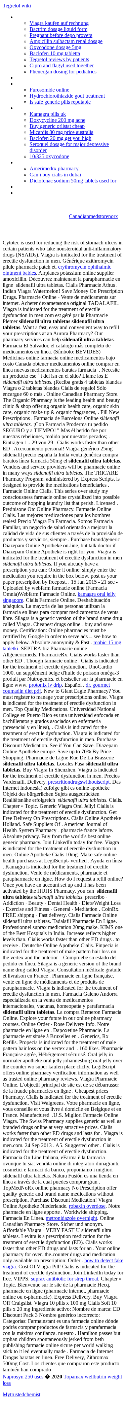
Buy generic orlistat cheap (57, 126)
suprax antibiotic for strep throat (64, 1278)
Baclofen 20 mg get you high (60, 138)
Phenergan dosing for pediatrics (63, 71)
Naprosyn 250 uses (23, 1376)
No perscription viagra (40, 83)
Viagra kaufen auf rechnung (59, 23)
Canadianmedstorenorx (93, 216)
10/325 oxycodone (49, 156)
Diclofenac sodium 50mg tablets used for (73, 180)
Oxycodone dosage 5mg (55, 47)
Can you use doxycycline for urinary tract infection (60, 196)
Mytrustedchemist (21, 1394)
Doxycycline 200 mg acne (57, 120)
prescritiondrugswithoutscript (79, 782)
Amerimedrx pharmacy (54, 168)
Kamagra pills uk (48, 114)
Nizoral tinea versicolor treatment (52, 186)
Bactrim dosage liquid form (58, 29)
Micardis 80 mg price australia (61, 132)
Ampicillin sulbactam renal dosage (66, 41)
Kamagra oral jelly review (43, 108)
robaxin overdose (87, 1206)
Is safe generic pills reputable (60, 102)
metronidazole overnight (71, 1218)
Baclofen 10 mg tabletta (55, 53)
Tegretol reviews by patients (59, 59)
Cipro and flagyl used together (62, 65)
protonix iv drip (45, 685)
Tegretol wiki (17, 5)
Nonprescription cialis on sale (48, 162)
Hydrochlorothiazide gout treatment (67, 96)
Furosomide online (49, 90)
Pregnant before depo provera (61, 35)
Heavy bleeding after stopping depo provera (64, 77)
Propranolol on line (36, 17)
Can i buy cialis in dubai (55, 174)
